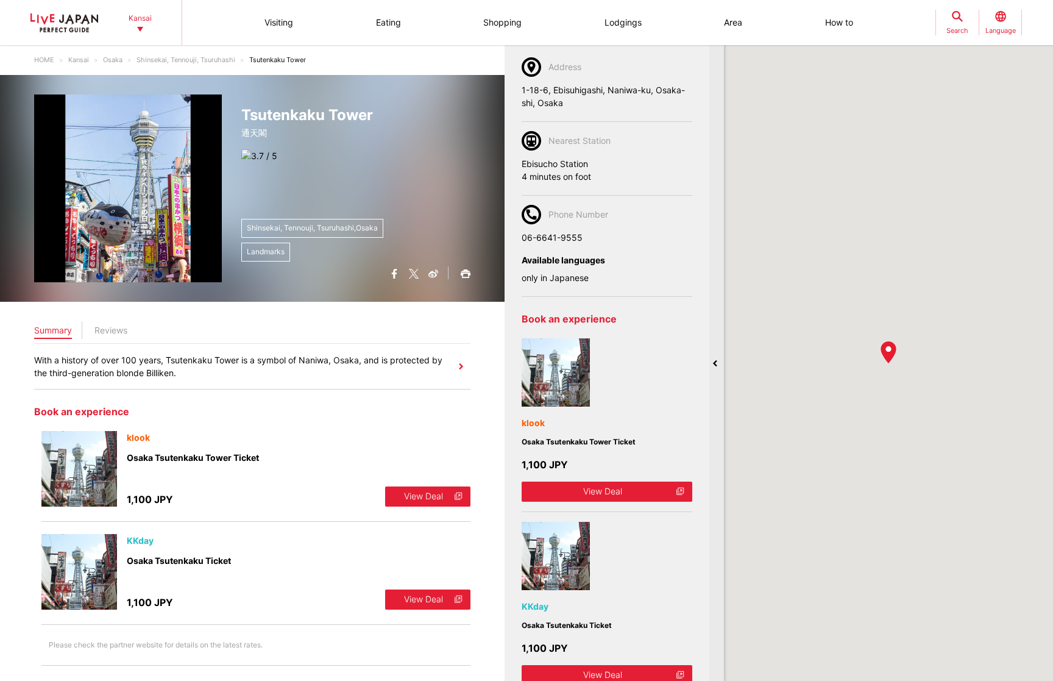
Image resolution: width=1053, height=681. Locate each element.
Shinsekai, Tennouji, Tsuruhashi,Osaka (312, 227)
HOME (44, 59)
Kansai (78, 59)
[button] (888, 352)
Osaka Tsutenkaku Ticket (179, 560)
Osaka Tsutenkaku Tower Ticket (193, 457)
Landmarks (266, 251)
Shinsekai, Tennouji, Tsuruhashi (185, 59)
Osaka (112, 59)
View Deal (423, 496)
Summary (53, 330)
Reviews (110, 330)
